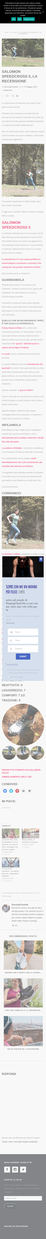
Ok (14, 19)
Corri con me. (10, 623)
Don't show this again (16, 677)
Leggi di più (28, 19)
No (19, 19)
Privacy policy (12, 664)
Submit (23, 656)
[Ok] (43, 12)
